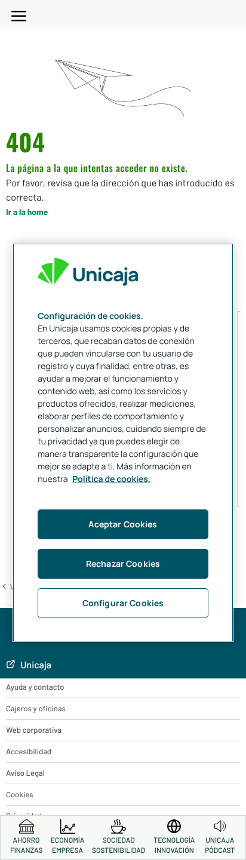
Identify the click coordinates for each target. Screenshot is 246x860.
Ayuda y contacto (35, 687)
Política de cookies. (111, 479)
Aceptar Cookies (122, 524)
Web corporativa (33, 730)
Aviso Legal (25, 773)
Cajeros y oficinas (36, 708)
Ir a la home (27, 212)
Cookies (19, 794)
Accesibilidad (28, 751)
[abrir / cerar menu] (19, 14)
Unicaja (35, 665)
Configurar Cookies (123, 603)
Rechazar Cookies (123, 563)
